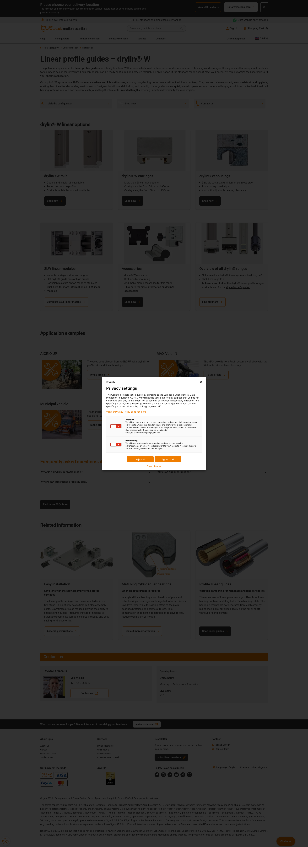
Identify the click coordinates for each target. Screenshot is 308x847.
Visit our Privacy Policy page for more (126, 411)
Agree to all (168, 459)
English (110, 382)
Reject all (140, 459)
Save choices (154, 466)
